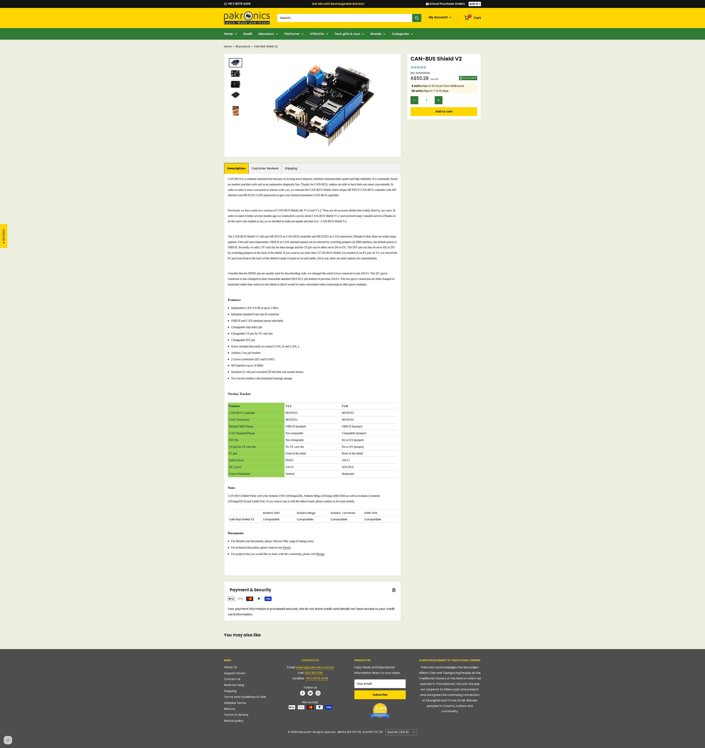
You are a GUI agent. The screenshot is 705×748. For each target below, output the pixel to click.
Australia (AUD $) (398, 732)
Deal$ (247, 34)
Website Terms (235, 703)
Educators (266, 34)
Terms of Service (236, 715)
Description (236, 168)
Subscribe (380, 695)
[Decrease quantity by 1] (414, 100)
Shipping (291, 168)
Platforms (291, 34)
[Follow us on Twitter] (310, 693)
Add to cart (444, 111)
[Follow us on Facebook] (302, 693)
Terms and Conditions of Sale (245, 697)
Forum (286, 547)
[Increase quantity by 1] (438, 100)
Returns (229, 709)
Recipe (320, 553)
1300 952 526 (314, 673)
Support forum (234, 673)
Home (228, 34)
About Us (230, 667)
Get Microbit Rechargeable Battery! (338, 4)
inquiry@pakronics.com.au (315, 667)
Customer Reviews (265, 168)
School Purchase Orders (447, 4)
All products (242, 46)
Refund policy (233, 721)
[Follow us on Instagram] (318, 693)
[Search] (416, 18)
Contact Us (232, 679)
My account (439, 17)
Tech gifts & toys (347, 34)
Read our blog (234, 685)
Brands (376, 34)
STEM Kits (317, 34)
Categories (400, 34)
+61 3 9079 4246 (239, 4)
